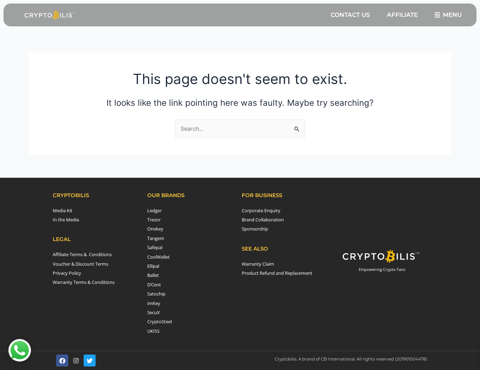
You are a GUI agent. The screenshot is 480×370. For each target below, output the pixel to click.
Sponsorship (255, 229)
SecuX (153, 312)
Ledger (154, 210)
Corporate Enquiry (261, 210)
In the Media (66, 219)
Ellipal (153, 266)
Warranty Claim (258, 264)
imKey (153, 303)
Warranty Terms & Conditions (84, 282)
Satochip (156, 294)
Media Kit (62, 210)
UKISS (153, 331)
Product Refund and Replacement (277, 273)
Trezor (154, 219)
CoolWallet (158, 257)
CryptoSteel (159, 321)
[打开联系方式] (19, 350)
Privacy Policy (67, 273)
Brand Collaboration (263, 219)
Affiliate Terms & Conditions (82, 254)
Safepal (154, 247)
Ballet (153, 275)
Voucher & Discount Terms (80, 264)
